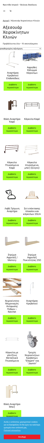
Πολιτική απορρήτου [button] (12, 430)
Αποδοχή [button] (22, 437)
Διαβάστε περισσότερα (13, 86)
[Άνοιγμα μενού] (4, 11)
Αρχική (6, 20)
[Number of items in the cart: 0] (10, 11)
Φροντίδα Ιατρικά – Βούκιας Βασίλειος (20, 5)
